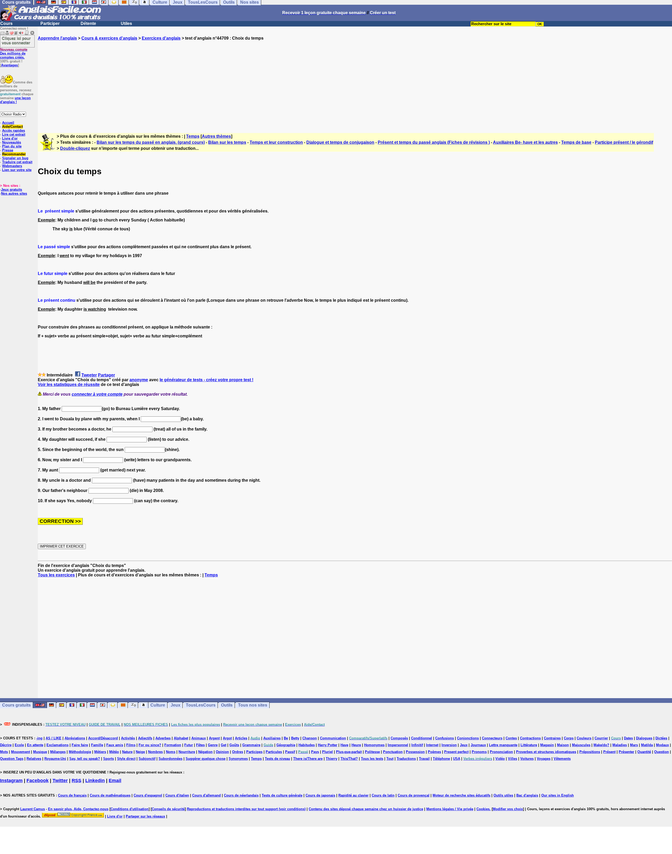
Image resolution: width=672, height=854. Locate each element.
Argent (214, 738)
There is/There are (308, 759)
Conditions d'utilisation (130, 809)
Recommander (14, 154)
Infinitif (417, 745)
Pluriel (327, 752)
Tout (389, 759)
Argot (227, 738)
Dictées (661, 738)
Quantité (644, 752)
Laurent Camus (32, 809)
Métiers (100, 752)
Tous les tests (372, 759)
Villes (512, 759)
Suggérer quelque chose (205, 759)
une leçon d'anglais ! (15, 100)
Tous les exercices (56, 575)
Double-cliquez (75, 148)
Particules (274, 752)
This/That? (349, 759)
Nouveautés (11, 142)
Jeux (175, 705)
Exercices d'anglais (161, 38)
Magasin (547, 745)
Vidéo (500, 759)
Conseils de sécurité (168, 809)
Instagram (11, 780)
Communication (333, 738)
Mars (634, 745)
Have (344, 745)
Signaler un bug (15, 158)
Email (115, 780)
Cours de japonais (320, 795)
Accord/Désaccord (103, 738)
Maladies (619, 745)
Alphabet (181, 738)
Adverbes (163, 738)
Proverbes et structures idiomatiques (546, 752)
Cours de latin (383, 795)
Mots (4, 752)
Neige (140, 752)
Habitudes (306, 745)
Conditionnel (421, 738)
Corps (569, 738)
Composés (399, 738)
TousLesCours (201, 705)
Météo (114, 752)
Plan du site (12, 146)
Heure (356, 745)
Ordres (237, 752)
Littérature (529, 745)
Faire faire (80, 745)
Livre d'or (10, 138)
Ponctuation (393, 752)
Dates (628, 738)
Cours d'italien (177, 795)
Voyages (543, 759)
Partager (106, 375)
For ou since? (150, 745)
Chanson (309, 738)
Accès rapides (13, 130)
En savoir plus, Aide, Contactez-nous (78, 809)
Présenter (626, 752)
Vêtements (562, 759)
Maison (563, 745)
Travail (424, 759)
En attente (35, 745)
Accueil (8, 123)
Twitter (60, 780)
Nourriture (186, 752)
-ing (39, 738)
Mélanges (58, 752)
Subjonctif (147, 759)
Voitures (527, 759)
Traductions (406, 759)
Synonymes (238, 759)
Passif (290, 752)
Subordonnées (170, 759)
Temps (193, 136)
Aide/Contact (12, 127)
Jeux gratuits (11, 190)
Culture (157, 705)
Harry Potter (327, 745)
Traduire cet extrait (17, 162)
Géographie (285, 745)
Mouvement (20, 752)
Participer (50, 23)
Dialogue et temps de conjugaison (340, 142)
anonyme (138, 380)
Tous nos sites (252, 705)
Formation (172, 745)
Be (286, 738)
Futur (188, 745)
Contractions (530, 738)
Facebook (38, 780)
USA (456, 759)
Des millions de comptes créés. (13, 53)
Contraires (552, 738)
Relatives (34, 759)
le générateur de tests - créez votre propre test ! (206, 380)
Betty (295, 738)
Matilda (647, 745)
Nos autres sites (14, 193)
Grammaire (251, 745)
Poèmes (434, 752)
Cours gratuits (16, 705)
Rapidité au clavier (353, 795)
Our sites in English (557, 795)
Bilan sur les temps (227, 142)
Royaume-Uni (55, 759)
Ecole (19, 745)
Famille (97, 745)
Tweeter (89, 375)
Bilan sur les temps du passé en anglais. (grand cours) (151, 142)
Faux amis (114, 745)
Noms (170, 752)
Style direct (126, 759)
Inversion (449, 745)
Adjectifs (145, 738)
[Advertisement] (354, 82)
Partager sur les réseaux (145, 816)
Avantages (9, 65)
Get (223, 745)
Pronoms (479, 752)
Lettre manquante (503, 745)
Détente (88, 23)
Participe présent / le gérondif (624, 142)
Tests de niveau (277, 759)
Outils (227, 705)
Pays (315, 752)
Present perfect (456, 752)
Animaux (198, 738)
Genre (213, 745)
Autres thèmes (216, 136)
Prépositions (589, 752)
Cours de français (72, 795)
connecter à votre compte (97, 394)
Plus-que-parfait (349, 752)
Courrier (601, 738)
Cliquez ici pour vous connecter (16, 40)
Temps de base (576, 142)
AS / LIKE (53, 738)
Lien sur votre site (17, 170)
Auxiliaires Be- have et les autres (525, 142)
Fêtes (200, 745)
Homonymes (374, 745)
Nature (127, 752)
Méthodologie (80, 752)
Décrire (6, 745)
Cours (6, 23)
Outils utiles (503, 795)
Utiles (126, 23)
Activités (128, 738)
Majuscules (581, 745)
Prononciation (501, 752)
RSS (76, 780)
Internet (432, 745)
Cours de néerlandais (241, 795)
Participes (254, 752)
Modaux (662, 745)
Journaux (478, 745)
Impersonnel (398, 745)
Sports (108, 759)
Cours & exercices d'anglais (109, 38)
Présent (609, 752)
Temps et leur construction (276, 142)
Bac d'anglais (527, 795)
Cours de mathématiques (110, 795)
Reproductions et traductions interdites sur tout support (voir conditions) (246, 809)
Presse (7, 150)
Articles (241, 738)
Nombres (155, 752)
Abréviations (75, 738)
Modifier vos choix (508, 809)
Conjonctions (468, 738)
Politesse (372, 752)
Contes (511, 738)
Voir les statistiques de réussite (69, 384)
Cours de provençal (413, 795)
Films (130, 745)
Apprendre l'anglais (57, 38)
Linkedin (95, 780)
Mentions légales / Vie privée (449, 809)
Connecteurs (492, 738)
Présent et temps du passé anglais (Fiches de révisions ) (434, 142)
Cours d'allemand (206, 795)
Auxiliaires (272, 738)
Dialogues (644, 738)
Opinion (222, 752)
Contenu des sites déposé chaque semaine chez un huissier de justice (366, 809)
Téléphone (441, 759)
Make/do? (601, 745)
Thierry (331, 759)
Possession (415, 752)
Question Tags (11, 759)
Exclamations (57, 745)
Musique (40, 752)
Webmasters (12, 166)
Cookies (483, 809)
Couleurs (584, 738)
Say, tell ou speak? (84, 759)
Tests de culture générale (282, 795)
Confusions (444, 738)
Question (661, 752)
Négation (205, 752)
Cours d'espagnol (148, 795)
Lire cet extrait (13, 134)
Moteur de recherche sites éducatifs (461, 795)
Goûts (234, 745)
